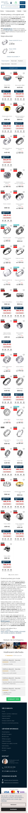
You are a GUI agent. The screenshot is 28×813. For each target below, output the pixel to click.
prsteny (7, 631)
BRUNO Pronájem (7, 734)
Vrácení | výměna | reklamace (9, 713)
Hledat (22, 6)
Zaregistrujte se (7, 28)
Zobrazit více (13, 699)
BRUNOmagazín (5, 621)
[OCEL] (7, 433)
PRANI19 (7, 96)
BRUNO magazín (6, 748)
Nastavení (13, 804)
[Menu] (22, 2)
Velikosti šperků (6, 718)
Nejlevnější (14, 61)
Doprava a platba (6, 716)
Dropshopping (5, 732)
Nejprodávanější (5, 64)
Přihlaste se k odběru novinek (9, 743)
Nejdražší (20, 61)
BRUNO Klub (5, 736)
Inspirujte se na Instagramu (11, 782)
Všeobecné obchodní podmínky (10, 723)
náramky (11, 631)
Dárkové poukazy (6, 741)
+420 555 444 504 (10, 767)
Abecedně (14, 64)
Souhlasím (13, 809)
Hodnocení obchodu (13, 652)
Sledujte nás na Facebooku (11, 780)
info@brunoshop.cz (10, 771)
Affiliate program (6, 739)
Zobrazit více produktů (13, 56)
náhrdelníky (18, 633)
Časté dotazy (5, 745)
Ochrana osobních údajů (8, 720)
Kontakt (4, 750)
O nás (3, 711)
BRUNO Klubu (9, 30)
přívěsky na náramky (9, 633)
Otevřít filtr (13, 68)
